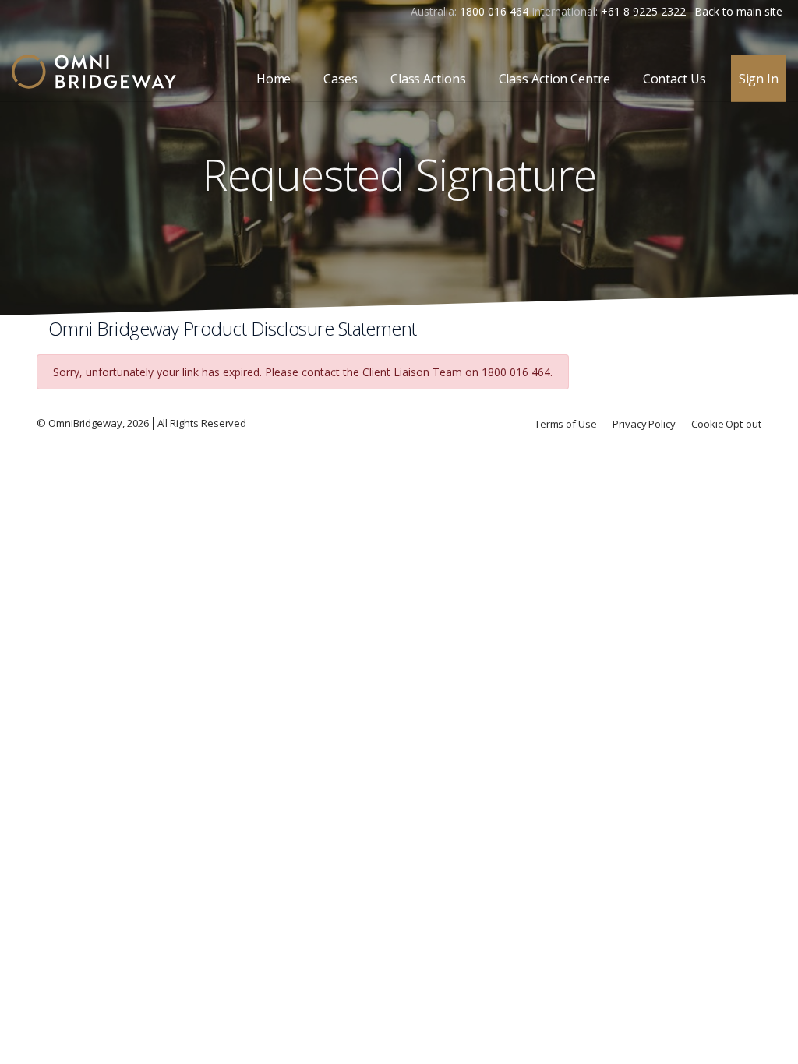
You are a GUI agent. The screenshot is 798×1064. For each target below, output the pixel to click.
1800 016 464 (494, 11)
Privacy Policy (644, 424)
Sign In (759, 78)
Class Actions (428, 78)
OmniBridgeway (85, 423)
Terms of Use (566, 424)
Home (273, 78)
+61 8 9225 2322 (643, 11)
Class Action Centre (554, 78)
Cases (340, 78)
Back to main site (738, 11)
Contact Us (674, 78)
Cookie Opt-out (726, 424)
